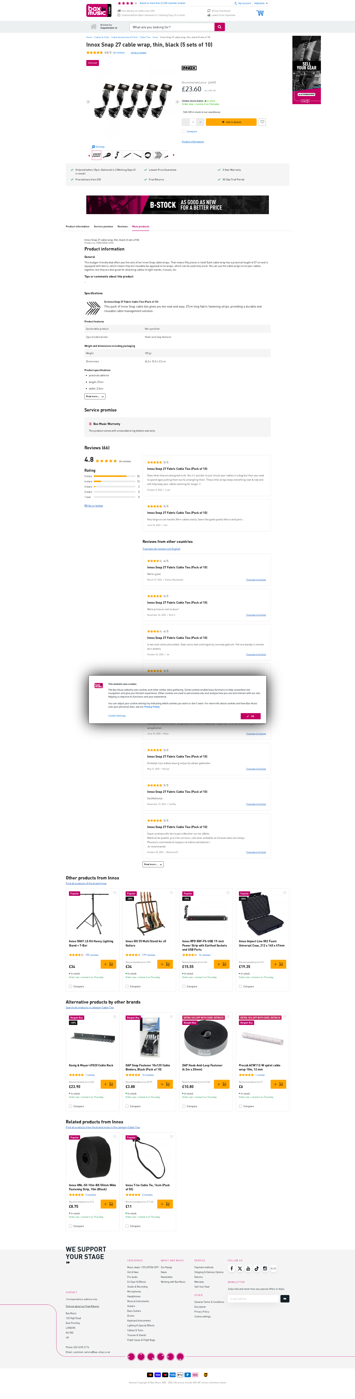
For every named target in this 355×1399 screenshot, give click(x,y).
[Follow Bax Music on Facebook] (231, 1268)
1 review (90, 1074)
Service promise (103, 226)
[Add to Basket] (108, 964)
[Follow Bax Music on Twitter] (240, 1268)
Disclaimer (200, 1306)
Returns (198, 1276)
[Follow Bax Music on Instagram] (265, 1268)
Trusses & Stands (136, 1335)
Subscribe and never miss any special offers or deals (256, 1288)
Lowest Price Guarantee (223, 15)
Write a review (93, 505)
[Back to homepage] (93, 26)
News (164, 1272)
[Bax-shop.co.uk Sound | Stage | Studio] (98, 10)
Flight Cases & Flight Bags (141, 1339)
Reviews (123, 226)
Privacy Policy (152, 706)
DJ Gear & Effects (136, 1281)
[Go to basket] (260, 11)
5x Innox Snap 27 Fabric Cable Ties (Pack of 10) (131, 301)
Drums (130, 1315)
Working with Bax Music (173, 1281)
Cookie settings (202, 1316)
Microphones (134, 1291)
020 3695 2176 (81, 1347)
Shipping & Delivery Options (209, 1272)
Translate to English (256, 579)
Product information (78, 226)
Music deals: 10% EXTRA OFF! (143, 1267)
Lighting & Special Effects (140, 1325)
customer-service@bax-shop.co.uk (91, 1352)
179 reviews (148, 954)
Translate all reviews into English (161, 548)
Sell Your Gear (202, 1286)
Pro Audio (132, 1276)
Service (199, 1260)
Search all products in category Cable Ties (90, 1007)
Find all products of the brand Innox (86, 883)
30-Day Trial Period (221, 11)
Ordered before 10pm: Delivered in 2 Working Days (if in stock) (105, 171)
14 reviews (205, 954)
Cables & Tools (135, 1330)
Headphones (134, 1296)
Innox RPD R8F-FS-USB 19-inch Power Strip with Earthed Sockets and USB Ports (204, 945)
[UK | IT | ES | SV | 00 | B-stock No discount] (177, 204)
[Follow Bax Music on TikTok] (257, 1268)
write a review (138, 52)
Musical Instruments (138, 1301)
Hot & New (132, 1272)
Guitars (131, 1305)
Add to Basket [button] (233, 122)
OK (252, 716)
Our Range (166, 1267)
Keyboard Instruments (139, 1320)
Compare (78, 986)
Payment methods (204, 1267)
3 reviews (90, 1194)
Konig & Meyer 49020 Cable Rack (91, 1065)
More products (140, 226)
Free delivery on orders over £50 (138, 11)
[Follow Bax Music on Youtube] (248, 1268)
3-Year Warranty (232, 169)
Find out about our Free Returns (82, 1306)
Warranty (199, 1281)
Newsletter (167, 1276)
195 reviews (92, 954)
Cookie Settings (117, 715)
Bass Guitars (134, 1310)
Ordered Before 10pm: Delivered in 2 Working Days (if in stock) (153, 15)
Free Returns (156, 179)
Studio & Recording (137, 1286)
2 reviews (147, 1194)
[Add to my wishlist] (262, 121)
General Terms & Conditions (209, 1301)
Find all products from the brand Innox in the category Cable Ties (103, 1127)
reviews (119, 52)
